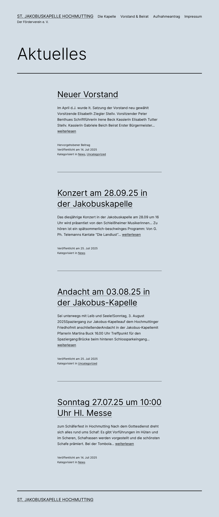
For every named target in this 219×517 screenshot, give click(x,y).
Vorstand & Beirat (134, 16)
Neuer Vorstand (87, 94)
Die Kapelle (107, 16)
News (81, 154)
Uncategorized (96, 154)
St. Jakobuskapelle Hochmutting (55, 16)
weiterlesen (66, 131)
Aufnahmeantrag (166, 16)
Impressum (193, 16)
